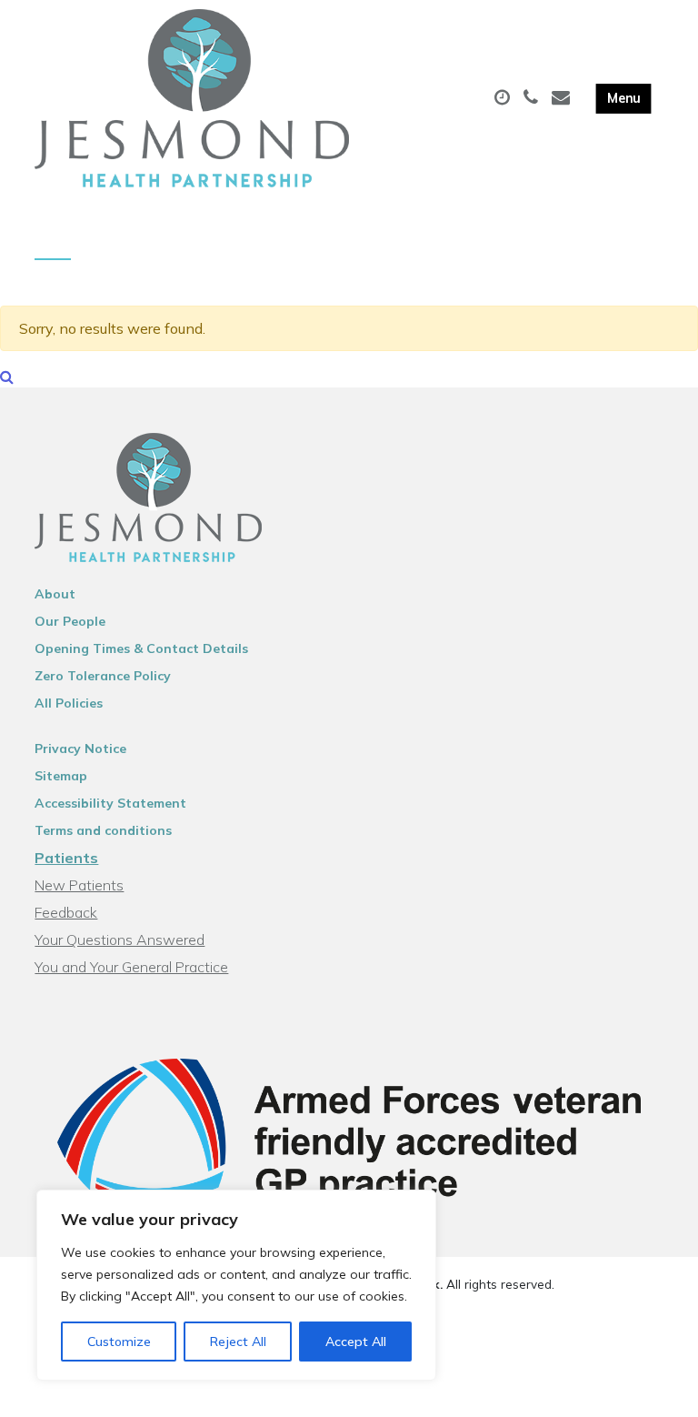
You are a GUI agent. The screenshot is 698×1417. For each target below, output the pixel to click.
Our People (70, 621)
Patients (66, 858)
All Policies (69, 703)
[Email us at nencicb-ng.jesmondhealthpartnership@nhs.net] (563, 98)
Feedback (66, 912)
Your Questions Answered (119, 939)
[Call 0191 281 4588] (533, 98)
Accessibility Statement (110, 803)
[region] (236, 1285)
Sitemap (61, 776)
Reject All (238, 1341)
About (55, 594)
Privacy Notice (80, 748)
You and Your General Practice (131, 967)
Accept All (355, 1341)
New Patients (79, 885)
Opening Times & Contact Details (141, 648)
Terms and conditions (103, 830)
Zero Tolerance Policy (103, 676)
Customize (119, 1341)
